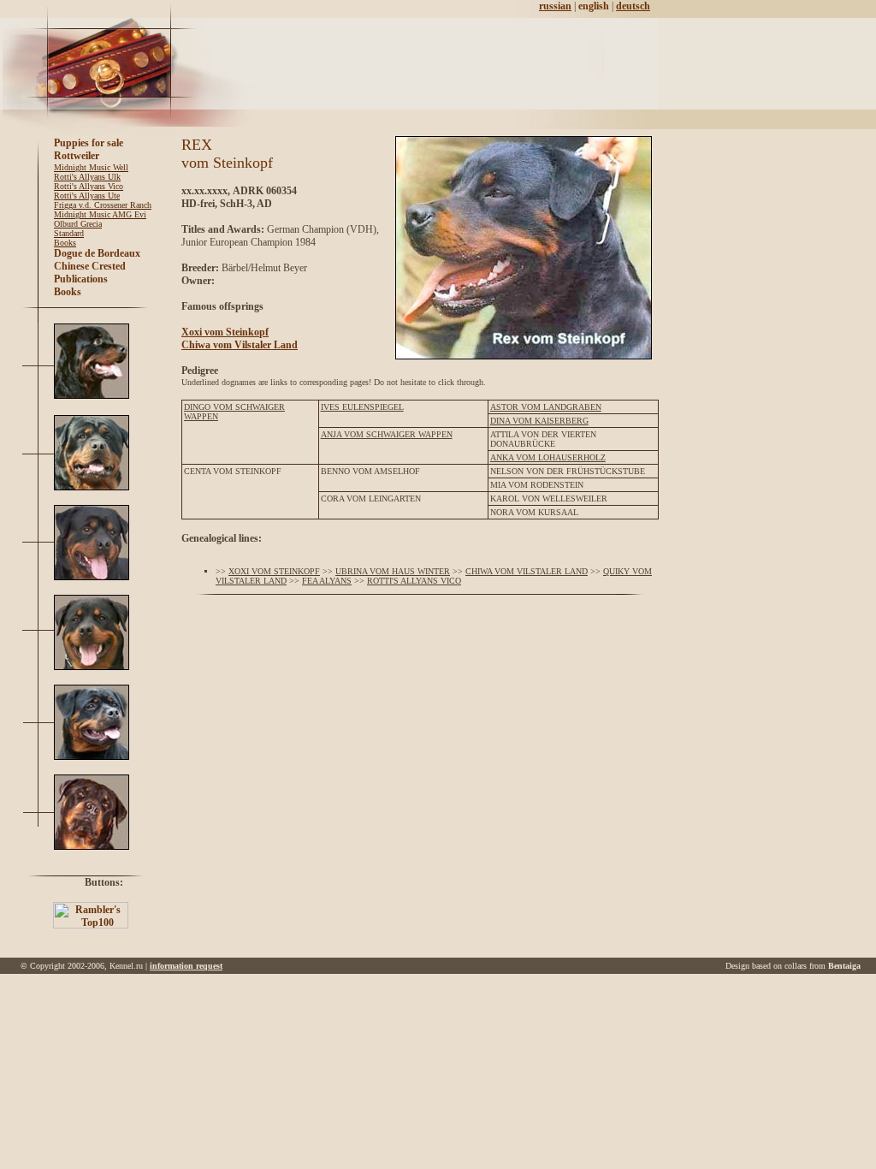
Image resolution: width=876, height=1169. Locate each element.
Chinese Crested (90, 266)
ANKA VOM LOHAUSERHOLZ (548, 457)
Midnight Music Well (91, 167)
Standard (69, 233)
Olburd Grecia (78, 223)
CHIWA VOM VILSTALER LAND (526, 571)
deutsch (633, 6)
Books (65, 242)
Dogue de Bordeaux (97, 253)
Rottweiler (76, 156)
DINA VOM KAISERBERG (539, 420)
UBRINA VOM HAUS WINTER (392, 571)
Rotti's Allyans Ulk (87, 176)
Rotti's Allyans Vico (88, 186)
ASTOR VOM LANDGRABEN (545, 407)
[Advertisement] (448, 64)
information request (186, 965)
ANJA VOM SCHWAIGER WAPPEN (387, 434)
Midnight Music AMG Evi (100, 214)
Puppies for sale (88, 143)
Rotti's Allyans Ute (87, 195)
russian (555, 6)
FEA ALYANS (327, 580)
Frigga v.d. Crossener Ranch (102, 205)
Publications (81, 279)
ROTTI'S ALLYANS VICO (414, 580)
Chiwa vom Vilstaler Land (239, 345)
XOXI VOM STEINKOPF (274, 571)
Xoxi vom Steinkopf (225, 332)
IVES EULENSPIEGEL (362, 407)
